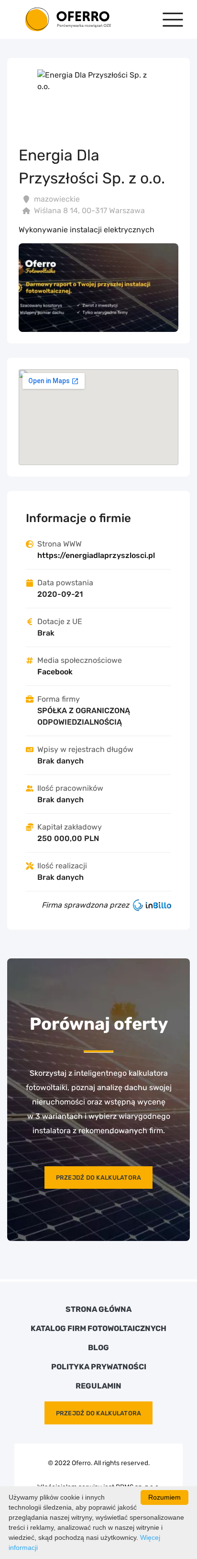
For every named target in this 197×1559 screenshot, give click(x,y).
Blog (98, 1348)
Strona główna (98, 1309)
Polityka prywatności (98, 1367)
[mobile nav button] (173, 19)
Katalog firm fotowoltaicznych (98, 1328)
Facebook (55, 671)
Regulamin (98, 1386)
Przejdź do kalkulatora (99, 1177)
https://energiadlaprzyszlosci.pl (96, 555)
